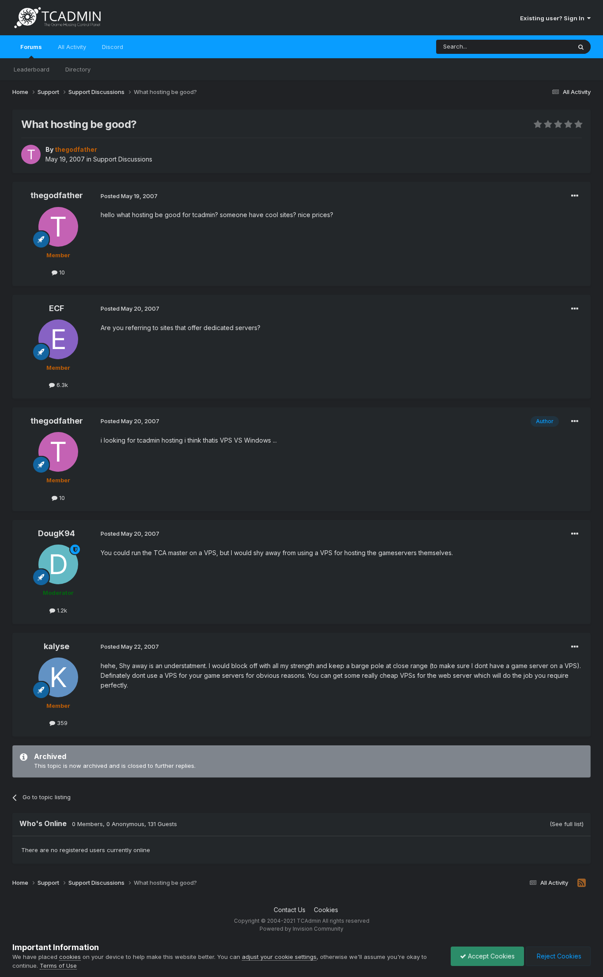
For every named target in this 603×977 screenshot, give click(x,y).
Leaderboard (31, 69)
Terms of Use (58, 965)
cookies (70, 956)
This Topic (545, 46)
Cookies (326, 909)
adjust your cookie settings (279, 956)
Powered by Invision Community (301, 928)
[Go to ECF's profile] (58, 339)
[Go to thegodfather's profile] (31, 154)
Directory (77, 69)
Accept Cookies (490, 956)
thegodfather (56, 195)
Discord (112, 46)
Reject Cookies (558, 956)
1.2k (61, 610)
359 (61, 722)
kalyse (56, 646)
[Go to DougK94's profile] (58, 564)
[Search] (581, 47)
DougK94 (56, 533)
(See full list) (567, 823)
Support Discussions (122, 159)
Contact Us (289, 909)
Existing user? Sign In (553, 18)
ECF (56, 308)
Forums (31, 46)
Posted (129, 195)
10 (61, 272)
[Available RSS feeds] (582, 883)
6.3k (61, 384)
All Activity (72, 46)
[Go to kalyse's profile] (58, 677)
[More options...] (575, 196)
